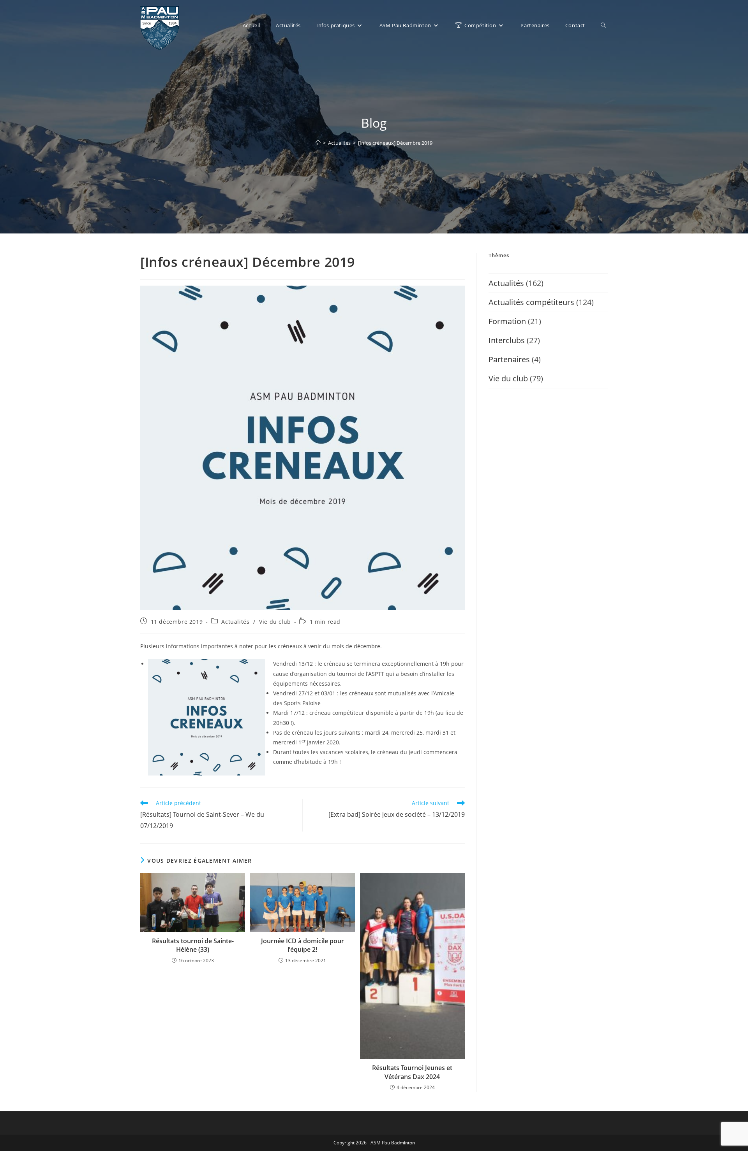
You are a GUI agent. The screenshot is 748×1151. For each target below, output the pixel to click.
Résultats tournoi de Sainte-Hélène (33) (193, 945)
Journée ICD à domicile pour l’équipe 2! (302, 945)
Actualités (235, 621)
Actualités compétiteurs (531, 302)
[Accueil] (318, 142)
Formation (507, 321)
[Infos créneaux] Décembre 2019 (395, 142)
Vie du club (275, 621)
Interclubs (507, 340)
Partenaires (509, 359)
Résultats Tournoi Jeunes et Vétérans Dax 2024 (412, 1072)
